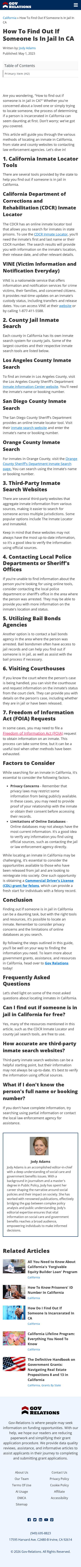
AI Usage (22, 1491)
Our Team (22, 1479)
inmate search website (29, 427)
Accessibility (59, 1498)
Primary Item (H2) (17, 73)
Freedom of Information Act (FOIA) (33, 733)
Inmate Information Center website (30, 386)
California (9, 18)
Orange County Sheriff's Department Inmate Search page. (40, 463)
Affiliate (59, 1491)
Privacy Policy (59, 1479)
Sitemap (22, 1504)
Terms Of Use (21, 1485)
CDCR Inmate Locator (51, 234)
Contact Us (59, 1472)
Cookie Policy (59, 1485)
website (65, 305)
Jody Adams (27, 48)
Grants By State (51, 1385)
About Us (21, 1472)
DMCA (21, 1498)
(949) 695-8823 (40, 1533)
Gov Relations (56, 963)
